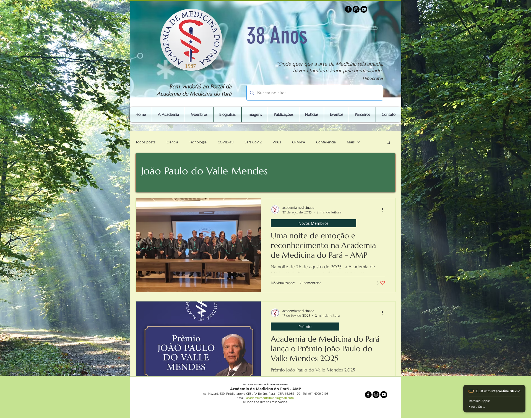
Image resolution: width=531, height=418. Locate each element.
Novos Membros (313, 223)
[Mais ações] (384, 209)
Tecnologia (198, 142)
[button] (388, 143)
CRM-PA (298, 142)
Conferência (326, 142)
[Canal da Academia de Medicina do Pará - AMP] (363, 9)
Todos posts (145, 142)
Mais (351, 142)
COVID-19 (225, 142)
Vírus (277, 142)
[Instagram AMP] (356, 9)
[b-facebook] (348, 9)
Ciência (172, 142)
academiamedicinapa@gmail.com (270, 398)
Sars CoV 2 (253, 142)
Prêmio (304, 326)
